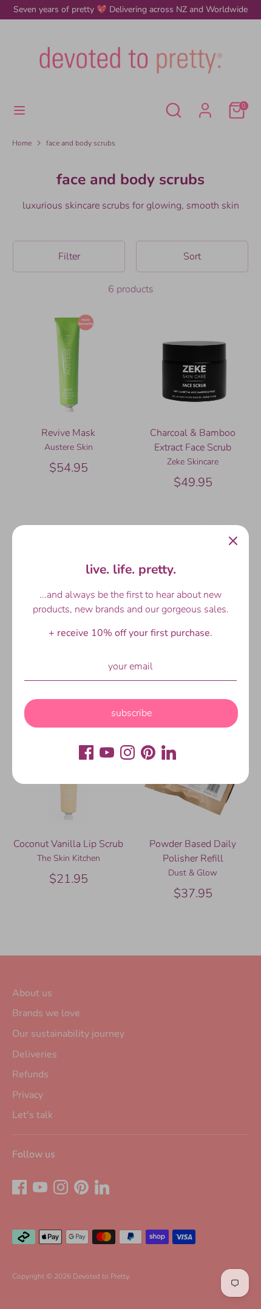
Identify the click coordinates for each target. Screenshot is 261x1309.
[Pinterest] (148, 752)
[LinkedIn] (168, 752)
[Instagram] (127, 752)
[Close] (233, 540)
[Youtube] (107, 752)
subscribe (131, 713)
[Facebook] (86, 752)
